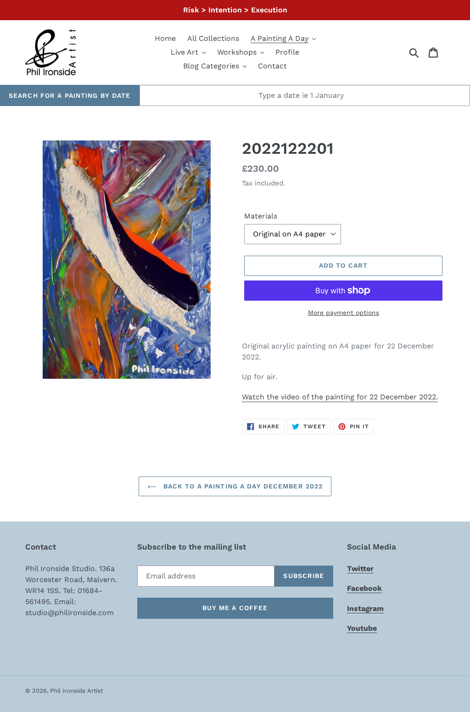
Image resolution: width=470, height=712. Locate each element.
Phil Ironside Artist (76, 690)
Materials (260, 216)
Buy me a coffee (235, 607)
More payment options (343, 312)
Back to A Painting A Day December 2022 (242, 486)
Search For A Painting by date (69, 95)
